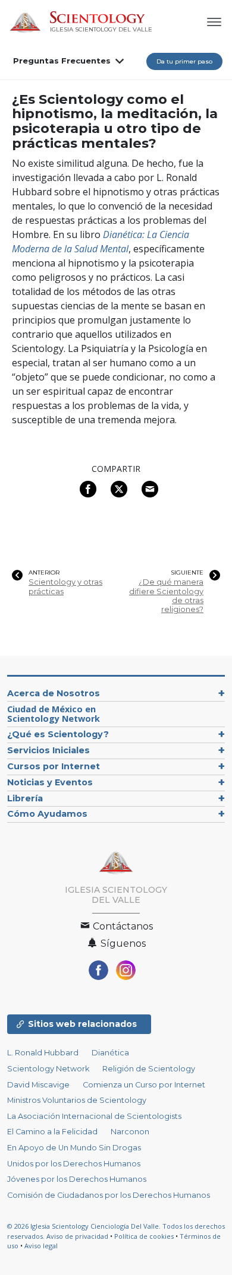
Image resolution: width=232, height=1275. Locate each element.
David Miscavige (38, 1084)
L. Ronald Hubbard (43, 1052)
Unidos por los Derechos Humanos (73, 1163)
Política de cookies (144, 1236)
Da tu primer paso (184, 61)
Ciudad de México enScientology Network (53, 713)
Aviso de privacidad (77, 1236)
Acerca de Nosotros (53, 693)
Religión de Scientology (148, 1068)
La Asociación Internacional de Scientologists (94, 1116)
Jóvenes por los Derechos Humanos (76, 1179)
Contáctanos (121, 926)
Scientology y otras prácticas (65, 586)
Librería (25, 798)
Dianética (110, 1052)
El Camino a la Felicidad (52, 1131)
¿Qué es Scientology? (58, 734)
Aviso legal (41, 1245)
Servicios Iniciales (48, 750)
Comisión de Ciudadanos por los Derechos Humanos (108, 1195)
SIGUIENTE (187, 573)
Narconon (130, 1131)
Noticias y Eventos (50, 782)
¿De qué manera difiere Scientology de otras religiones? (166, 596)
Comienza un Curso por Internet (144, 1084)
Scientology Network (48, 1068)
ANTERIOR (44, 573)
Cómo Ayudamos (47, 813)
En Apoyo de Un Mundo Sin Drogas (74, 1147)
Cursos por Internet (53, 766)
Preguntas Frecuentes (62, 60)
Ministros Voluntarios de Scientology (76, 1100)
